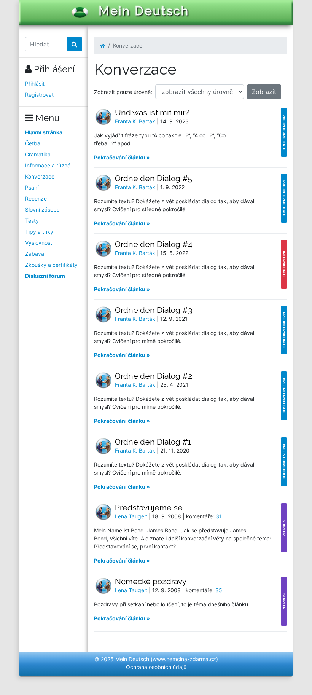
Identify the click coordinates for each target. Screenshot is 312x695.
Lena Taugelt (132, 516)
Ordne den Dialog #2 (153, 376)
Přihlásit (35, 83)
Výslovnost (38, 242)
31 (219, 516)
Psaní (31, 187)
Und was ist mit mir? (152, 112)
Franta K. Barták (136, 121)
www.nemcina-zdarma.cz (184, 659)
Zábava (34, 253)
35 (218, 590)
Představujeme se (149, 507)
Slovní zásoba (42, 209)
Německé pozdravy (150, 581)
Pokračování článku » (122, 157)
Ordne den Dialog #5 (153, 178)
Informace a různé (47, 165)
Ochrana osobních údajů (156, 667)
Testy (32, 220)
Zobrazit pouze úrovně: (123, 92)
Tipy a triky (39, 231)
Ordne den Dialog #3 (153, 310)
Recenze (36, 198)
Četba (32, 143)
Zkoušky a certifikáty (51, 264)
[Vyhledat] (74, 44)
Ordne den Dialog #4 (154, 244)
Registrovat (39, 94)
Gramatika (38, 154)
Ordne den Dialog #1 (153, 441)
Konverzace (39, 176)
